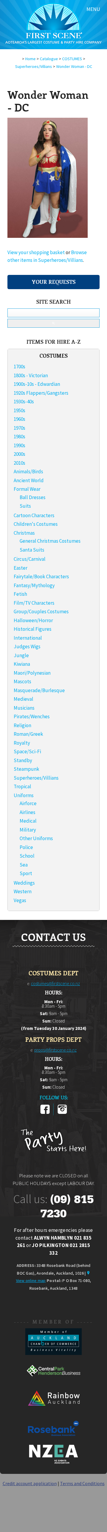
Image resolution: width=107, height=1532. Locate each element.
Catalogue (49, 58)
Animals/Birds (28, 471)
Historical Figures (32, 629)
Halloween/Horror (33, 620)
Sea (24, 864)
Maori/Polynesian (32, 673)
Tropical (22, 786)
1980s (19, 436)
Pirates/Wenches (32, 716)
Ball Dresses (32, 497)
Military (28, 829)
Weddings (24, 883)
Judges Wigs (27, 646)
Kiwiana (22, 664)
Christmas (24, 533)
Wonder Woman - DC (74, 66)
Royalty (22, 743)
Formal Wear (27, 489)
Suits (25, 506)
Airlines (27, 812)
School (27, 856)
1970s (19, 428)
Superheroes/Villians (33, 66)
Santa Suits (32, 550)
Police (26, 847)
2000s (19, 454)
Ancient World (29, 480)
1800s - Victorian (31, 375)
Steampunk (26, 769)
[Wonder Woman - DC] (47, 236)
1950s (19, 410)
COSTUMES (72, 58)
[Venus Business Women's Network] (53, 1462)
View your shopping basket (36, 252)
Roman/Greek (28, 734)
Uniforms (24, 795)
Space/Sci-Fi (27, 751)
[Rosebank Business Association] (53, 1440)
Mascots (22, 681)
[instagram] (62, 1112)
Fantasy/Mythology (34, 585)
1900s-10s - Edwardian (37, 384)
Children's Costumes (36, 524)
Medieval (23, 699)
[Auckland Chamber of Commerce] (53, 1353)
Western (23, 891)
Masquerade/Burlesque (39, 690)
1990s (19, 445)
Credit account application (30, 1483)
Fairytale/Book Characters (41, 576)
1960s (19, 419)
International (28, 638)
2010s (19, 463)
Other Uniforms (36, 838)
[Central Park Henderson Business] (53, 1382)
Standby (23, 760)
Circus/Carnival (29, 559)
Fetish (20, 594)
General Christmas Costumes (50, 541)
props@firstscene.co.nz (55, 1050)
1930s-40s (24, 401)
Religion (22, 725)
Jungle (21, 655)
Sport (26, 873)
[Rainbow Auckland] (53, 1411)
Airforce (28, 803)
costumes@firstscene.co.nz (55, 983)
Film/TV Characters (34, 603)
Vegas (20, 900)
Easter (20, 568)
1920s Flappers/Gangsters (41, 393)
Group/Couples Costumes (41, 611)
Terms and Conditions (82, 1483)
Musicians (24, 708)
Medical (28, 821)
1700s (19, 366)
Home (30, 58)
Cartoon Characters (34, 515)
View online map (31, 1280)
